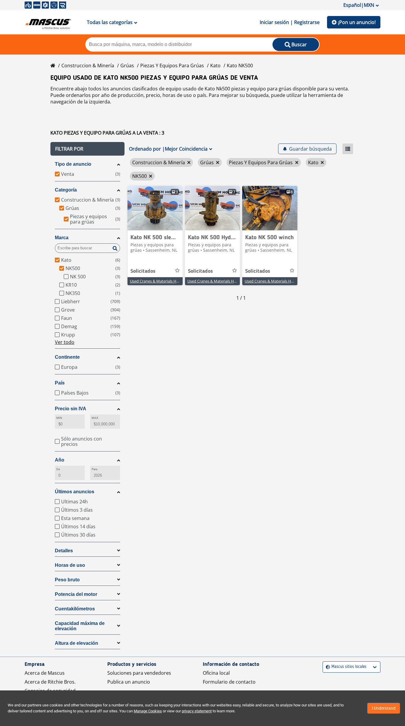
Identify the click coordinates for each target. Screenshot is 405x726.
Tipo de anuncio (73, 164)
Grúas (127, 65)
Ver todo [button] (64, 342)
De (58, 469)
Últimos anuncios (74, 491)
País (60, 382)
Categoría (66, 189)
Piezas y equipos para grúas (172, 65)
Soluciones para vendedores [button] (139, 673)
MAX (95, 417)
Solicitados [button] (142, 271)
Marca (61, 237)
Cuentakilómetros (75, 608)
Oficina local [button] (216, 673)
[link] (155, 208)
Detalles (64, 550)
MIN (59, 417)
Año (59, 459)
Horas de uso (70, 565)
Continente (67, 357)
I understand (384, 708)
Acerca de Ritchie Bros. (50, 682)
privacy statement (197, 711)
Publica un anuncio (128, 682)
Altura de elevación (76, 643)
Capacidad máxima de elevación (80, 626)
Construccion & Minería (87, 65)
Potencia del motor (76, 594)
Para (94, 469)
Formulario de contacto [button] (229, 682)
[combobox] (326, 666)
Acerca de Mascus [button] (45, 673)
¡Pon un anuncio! (357, 22)
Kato (215, 65)
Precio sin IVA (70, 408)
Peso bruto (67, 579)
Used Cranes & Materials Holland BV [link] (161, 281)
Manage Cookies (148, 711)
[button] (87, 149)
